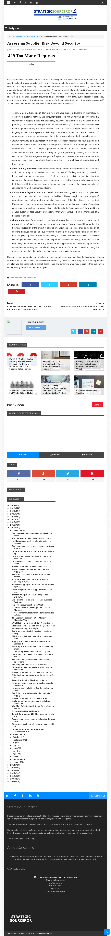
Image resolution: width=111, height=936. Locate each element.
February (17, 759)
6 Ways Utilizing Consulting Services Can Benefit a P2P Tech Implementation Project (54, 389)
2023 (12, 505)
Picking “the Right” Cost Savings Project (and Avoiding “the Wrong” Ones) (88, 365)
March (16, 756)
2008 (12, 781)
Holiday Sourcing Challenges (25, 628)
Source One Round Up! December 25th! (30, 566)
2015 (12, 527)
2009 (12, 779)
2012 (12, 770)
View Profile (37, 327)
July (15, 745)
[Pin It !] (16, 291)
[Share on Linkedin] (88, 285)
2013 (12, 768)
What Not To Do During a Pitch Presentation (32, 623)
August (16, 743)
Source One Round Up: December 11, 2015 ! (32, 672)
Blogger (97, 404)
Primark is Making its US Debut (26, 711)
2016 (12, 525)
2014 (12, 765)
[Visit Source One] (68, 285)
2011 (12, 773)
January (16, 762)
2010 (12, 776)
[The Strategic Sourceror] (55, 14)
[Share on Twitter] (49, 285)
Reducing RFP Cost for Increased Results (30, 664)
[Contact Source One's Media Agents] (55, 877)
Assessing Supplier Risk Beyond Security (43, 43)
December (18, 530)
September (18, 740)
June (15, 748)
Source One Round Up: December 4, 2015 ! (31, 698)
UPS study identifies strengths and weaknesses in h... (28, 730)
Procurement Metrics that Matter (86, 391)
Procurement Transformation (27, 36)
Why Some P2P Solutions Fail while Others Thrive (21, 391)
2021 (12, 511)
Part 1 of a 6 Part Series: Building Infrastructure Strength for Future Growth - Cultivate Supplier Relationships (21, 364)
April (15, 754)
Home (11, 36)
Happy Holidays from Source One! (27, 605)
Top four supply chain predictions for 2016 (31, 538)
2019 (12, 516)
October (17, 737)
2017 (12, 522)
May (15, 751)
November (18, 734)
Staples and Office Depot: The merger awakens (33, 626)
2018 (12, 519)
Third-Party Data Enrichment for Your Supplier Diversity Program (52, 365)
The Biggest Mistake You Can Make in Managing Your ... (29, 619)
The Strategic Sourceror (16, 933)
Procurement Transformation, (73, 50)
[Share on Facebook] (30, 285)
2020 (12, 514)
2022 (12, 508)
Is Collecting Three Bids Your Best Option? (31, 651)
